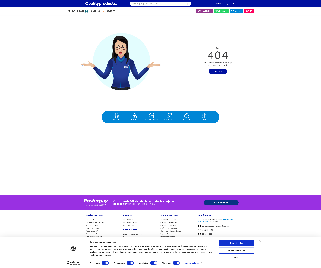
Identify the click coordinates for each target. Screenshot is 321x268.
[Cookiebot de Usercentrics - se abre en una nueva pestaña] (73, 263)
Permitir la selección (236, 250)
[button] (82, 4)
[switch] (130, 263)
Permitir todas (236, 243)
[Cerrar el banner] (260, 241)
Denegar (236, 258)
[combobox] (160, 4)
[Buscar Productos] (187, 4)
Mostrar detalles (192, 263)
